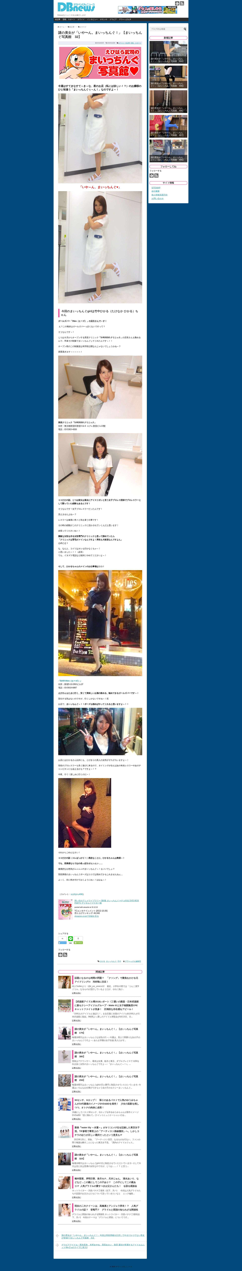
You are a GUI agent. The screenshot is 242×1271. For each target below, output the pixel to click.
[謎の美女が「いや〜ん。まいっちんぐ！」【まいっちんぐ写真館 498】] (168, 101)
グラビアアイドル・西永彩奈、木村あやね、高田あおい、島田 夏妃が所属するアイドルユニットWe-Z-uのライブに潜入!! (103, 1246)
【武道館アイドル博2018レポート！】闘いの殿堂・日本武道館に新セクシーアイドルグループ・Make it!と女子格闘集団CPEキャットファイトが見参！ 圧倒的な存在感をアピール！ (107, 1005)
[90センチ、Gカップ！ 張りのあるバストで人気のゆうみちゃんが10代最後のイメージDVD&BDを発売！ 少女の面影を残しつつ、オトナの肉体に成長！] (64, 1104)
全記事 (57, 19)
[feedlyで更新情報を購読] (177, 3)
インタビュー (92, 19)
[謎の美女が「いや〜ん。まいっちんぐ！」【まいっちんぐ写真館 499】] (168, 77)
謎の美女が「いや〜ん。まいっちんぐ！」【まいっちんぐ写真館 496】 (167, 158)
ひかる (102, 961)
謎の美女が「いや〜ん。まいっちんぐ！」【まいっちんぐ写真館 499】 (167, 84)
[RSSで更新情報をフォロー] (182, 3)
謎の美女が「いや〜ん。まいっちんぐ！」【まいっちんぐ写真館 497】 (167, 134)
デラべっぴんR (125, 19)
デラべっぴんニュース (124, 1267)
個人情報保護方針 (160, 195)
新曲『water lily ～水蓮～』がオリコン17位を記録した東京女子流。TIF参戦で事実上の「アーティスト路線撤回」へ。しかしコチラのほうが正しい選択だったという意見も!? (107, 1131)
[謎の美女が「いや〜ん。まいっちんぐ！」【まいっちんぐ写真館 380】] (64, 1057)
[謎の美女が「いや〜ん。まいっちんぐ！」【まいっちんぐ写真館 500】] (168, 52)
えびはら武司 (77, 894)
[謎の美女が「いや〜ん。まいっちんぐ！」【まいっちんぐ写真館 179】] (64, 1033)
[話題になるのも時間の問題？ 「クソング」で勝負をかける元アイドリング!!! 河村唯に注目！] (64, 982)
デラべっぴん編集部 (133, 961)
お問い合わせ (158, 198)
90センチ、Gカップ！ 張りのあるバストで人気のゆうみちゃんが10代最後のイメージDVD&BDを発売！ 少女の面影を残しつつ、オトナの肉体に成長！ (107, 1104)
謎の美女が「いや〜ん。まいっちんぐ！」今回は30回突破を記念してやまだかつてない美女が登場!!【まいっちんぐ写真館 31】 (103, 1236)
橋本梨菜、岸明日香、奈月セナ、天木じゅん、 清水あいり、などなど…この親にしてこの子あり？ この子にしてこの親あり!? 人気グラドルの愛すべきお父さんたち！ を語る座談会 (107, 1182)
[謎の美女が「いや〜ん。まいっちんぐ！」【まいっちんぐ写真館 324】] (64, 1159)
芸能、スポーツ (69, 19)
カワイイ (81, 19)
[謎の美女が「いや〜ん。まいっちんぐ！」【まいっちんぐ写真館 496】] (168, 151)
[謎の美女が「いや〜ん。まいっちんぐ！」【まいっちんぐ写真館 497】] (168, 126)
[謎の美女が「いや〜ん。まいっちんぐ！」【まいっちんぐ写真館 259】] (64, 1080)
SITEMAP (156, 188)
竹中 (119, 961)
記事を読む (76, 993)
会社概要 (156, 191)
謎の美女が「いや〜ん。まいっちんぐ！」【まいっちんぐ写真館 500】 (167, 60)
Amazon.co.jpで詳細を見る (86, 916)
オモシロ (103, 19)
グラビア (113, 19)
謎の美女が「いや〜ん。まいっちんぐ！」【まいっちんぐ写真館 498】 (167, 109)
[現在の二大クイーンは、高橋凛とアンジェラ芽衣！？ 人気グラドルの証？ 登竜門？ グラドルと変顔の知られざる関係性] (64, 1210)
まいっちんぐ (111, 961)
